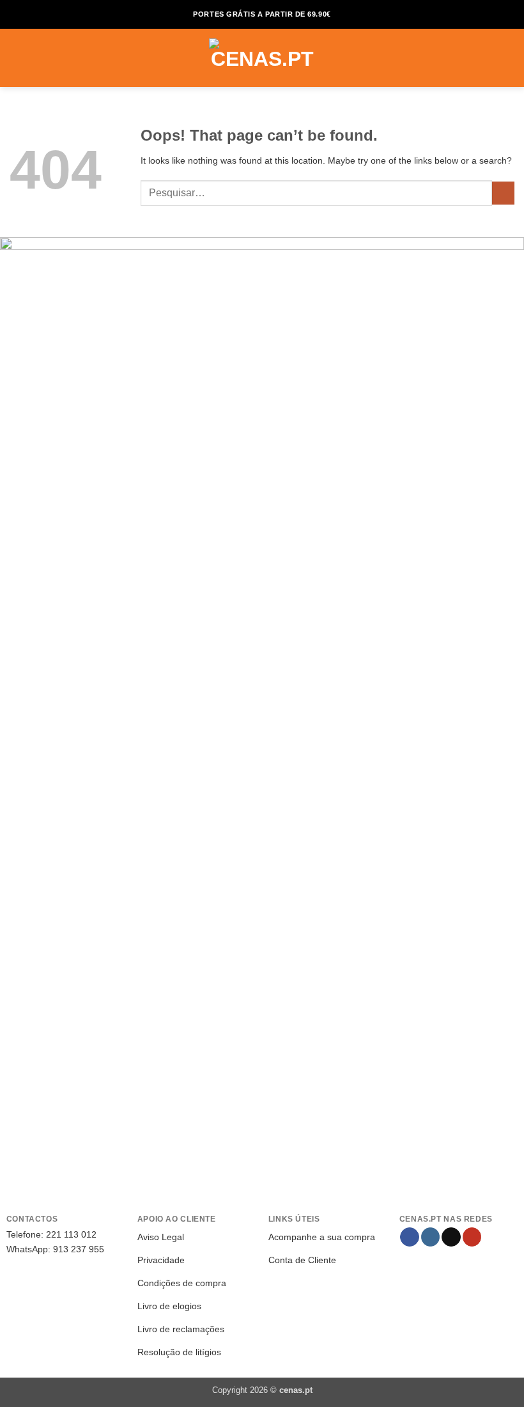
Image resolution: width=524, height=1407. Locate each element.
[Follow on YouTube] (472, 1237)
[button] (17, 57)
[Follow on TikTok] (451, 1237)
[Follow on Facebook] (409, 1237)
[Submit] (503, 193)
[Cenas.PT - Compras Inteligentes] (262, 57)
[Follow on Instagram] (430, 1237)
